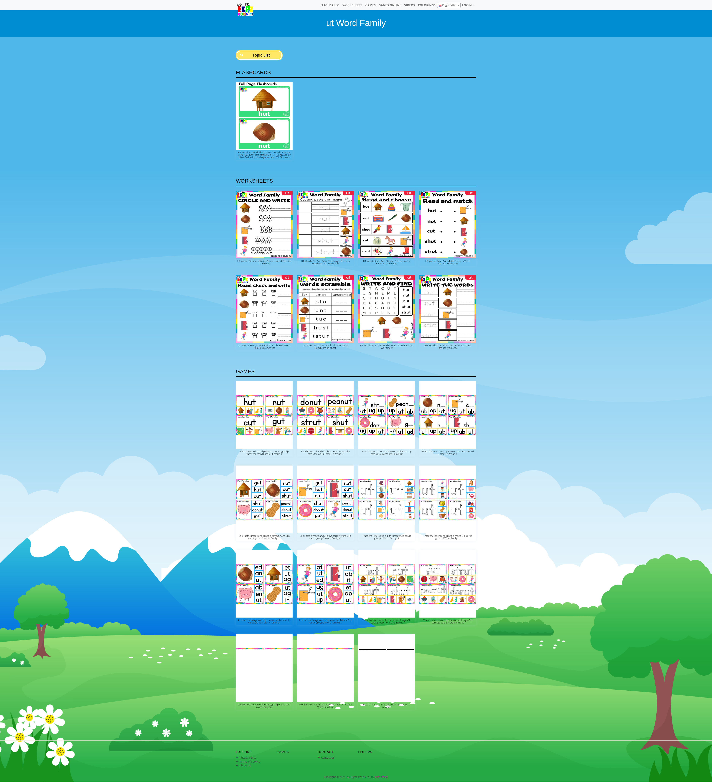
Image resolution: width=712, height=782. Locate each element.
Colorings (427, 5)
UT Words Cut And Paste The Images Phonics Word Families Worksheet (325, 262)
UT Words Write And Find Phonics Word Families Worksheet (386, 346)
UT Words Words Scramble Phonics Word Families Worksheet (325, 346)
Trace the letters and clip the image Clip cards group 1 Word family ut (386, 537)
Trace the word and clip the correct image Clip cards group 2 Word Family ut (447, 621)
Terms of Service (250, 761)
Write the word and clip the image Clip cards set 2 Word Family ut (325, 706)
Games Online (390, 5)
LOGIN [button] (467, 5)
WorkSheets (352, 5)
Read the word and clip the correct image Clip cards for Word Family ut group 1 (264, 453)
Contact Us (327, 757)
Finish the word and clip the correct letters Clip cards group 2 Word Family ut (387, 453)
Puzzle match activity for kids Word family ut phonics (386, 706)
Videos (409, 5)
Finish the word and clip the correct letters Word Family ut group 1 (448, 453)
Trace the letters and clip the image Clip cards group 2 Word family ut (447, 537)
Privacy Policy (248, 757)
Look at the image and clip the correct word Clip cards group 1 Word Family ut (264, 537)
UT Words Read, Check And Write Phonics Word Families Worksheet (264, 346)
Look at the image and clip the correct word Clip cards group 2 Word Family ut (325, 537)
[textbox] (448, 5)
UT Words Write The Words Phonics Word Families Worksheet (448, 346)
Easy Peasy (381, 777)
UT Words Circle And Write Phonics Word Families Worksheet (264, 262)
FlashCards (329, 5)
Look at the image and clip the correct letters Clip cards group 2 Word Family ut (325, 621)
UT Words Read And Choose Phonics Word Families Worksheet (386, 262)
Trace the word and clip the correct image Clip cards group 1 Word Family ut (386, 621)
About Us (245, 765)
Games (370, 5)
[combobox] (449, 5)
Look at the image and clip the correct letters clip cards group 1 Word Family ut (264, 621)
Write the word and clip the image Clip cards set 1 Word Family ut (264, 706)
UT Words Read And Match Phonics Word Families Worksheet (447, 262)
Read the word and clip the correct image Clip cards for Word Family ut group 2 (325, 453)
